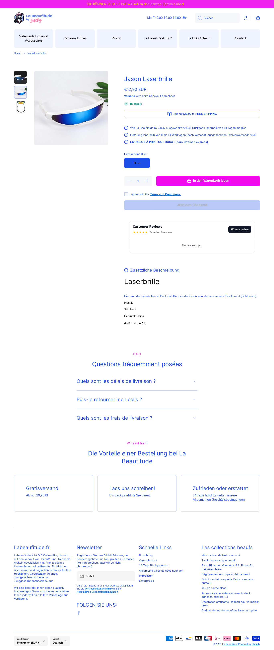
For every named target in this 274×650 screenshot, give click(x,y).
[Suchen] (198, 18)
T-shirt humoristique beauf (218, 560)
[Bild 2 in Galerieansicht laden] (20, 92)
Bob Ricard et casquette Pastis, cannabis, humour (228, 581)
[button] (258, 18)
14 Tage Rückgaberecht (154, 565)
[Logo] (33, 18)
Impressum (146, 575)
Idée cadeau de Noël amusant (221, 555)
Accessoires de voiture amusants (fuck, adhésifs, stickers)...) (226, 595)
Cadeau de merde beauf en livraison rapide (229, 610)
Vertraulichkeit (148, 560)
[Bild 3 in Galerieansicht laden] (20, 107)
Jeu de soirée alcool (214, 588)
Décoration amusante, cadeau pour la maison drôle (231, 603)
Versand (129, 95)
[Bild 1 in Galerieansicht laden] (20, 77)
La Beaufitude (229, 644)
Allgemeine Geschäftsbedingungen (161, 570)
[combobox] (217, 18)
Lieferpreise (146, 580)
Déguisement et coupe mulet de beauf (226, 574)
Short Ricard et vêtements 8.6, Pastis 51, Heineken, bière (228, 567)
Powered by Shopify (249, 644)
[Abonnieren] (130, 576)
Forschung (146, 555)
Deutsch (58, 642)
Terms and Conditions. (165, 194)
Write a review (240, 229)
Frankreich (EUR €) (28, 642)
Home (17, 53)
